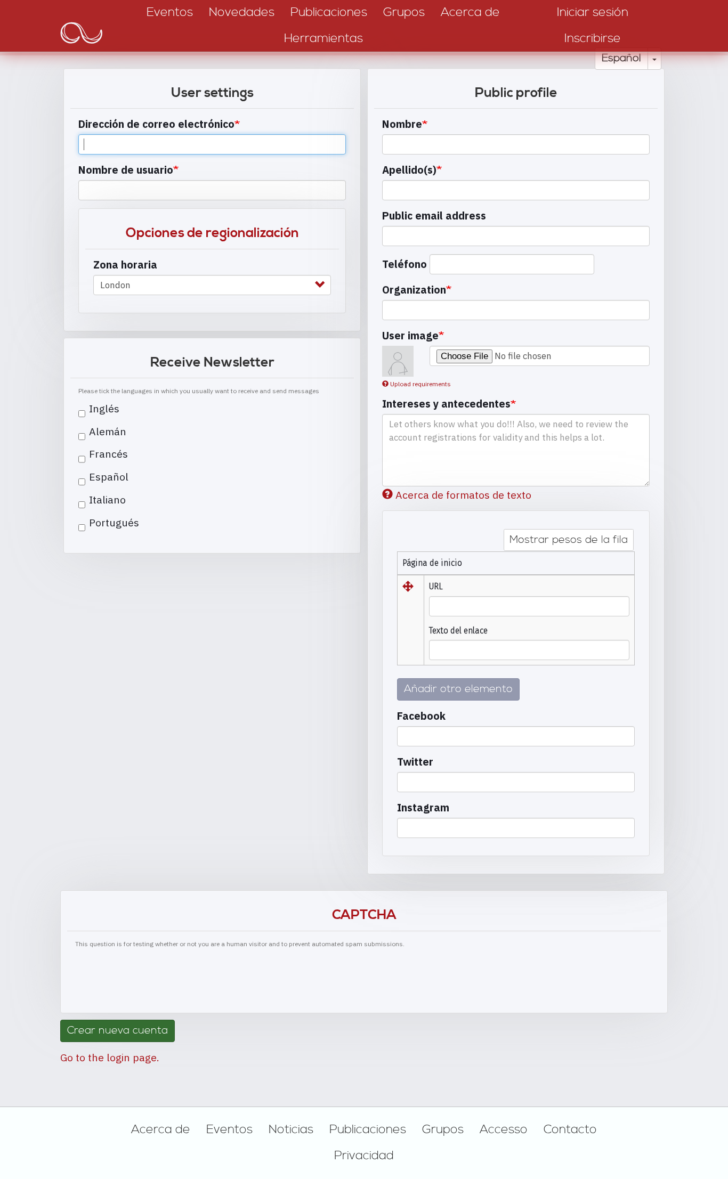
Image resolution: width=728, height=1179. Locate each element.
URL (436, 586)
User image (410, 335)
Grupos (443, 1129)
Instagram (423, 807)
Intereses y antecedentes (446, 403)
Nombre (402, 124)
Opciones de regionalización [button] (212, 233)
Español (621, 58)
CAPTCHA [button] (364, 915)
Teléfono (404, 264)
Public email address (434, 215)
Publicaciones (367, 1129)
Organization (414, 289)
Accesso (504, 1129)
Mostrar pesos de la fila (568, 540)
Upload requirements (420, 384)
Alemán (107, 431)
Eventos (229, 1129)
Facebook (421, 715)
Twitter (415, 761)
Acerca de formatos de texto (463, 494)
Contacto (570, 1129)
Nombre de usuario (125, 169)
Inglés (104, 408)
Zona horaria (125, 264)
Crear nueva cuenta (117, 1030)
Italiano (107, 499)
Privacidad (364, 1156)
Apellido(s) (409, 169)
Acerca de (160, 1129)
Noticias (291, 1129)
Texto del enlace (458, 630)
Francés (108, 453)
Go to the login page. (109, 1057)
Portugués (114, 522)
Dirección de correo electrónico (156, 124)
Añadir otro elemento (458, 689)
